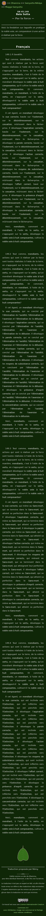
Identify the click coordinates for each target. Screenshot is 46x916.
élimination (9, 315)
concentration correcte (31, 210)
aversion (8, 319)
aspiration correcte (33, 128)
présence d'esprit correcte (29, 584)
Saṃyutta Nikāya (33, 3)
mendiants (25, 59)
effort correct (23, 184)
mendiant (23, 93)
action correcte (35, 154)
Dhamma (16, 3)
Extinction (9, 704)
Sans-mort (38, 506)
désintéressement (23, 120)
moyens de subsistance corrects (22, 364)
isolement (38, 117)
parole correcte (24, 143)
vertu (5, 78)
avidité (23, 315)
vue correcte (12, 117)
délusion (39, 319)
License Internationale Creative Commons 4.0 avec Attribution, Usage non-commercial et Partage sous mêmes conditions (23, 908)
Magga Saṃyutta (13, 7)
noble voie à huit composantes (17, 238)
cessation (7, 124)
